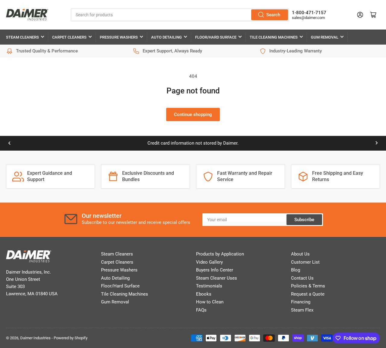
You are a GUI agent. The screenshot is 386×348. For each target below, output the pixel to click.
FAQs (201, 310)
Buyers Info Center (214, 270)
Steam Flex (302, 310)
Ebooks (203, 294)
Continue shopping (193, 114)
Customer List (305, 262)
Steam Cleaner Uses (216, 278)
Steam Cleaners (22, 37)
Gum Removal (324, 37)
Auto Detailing (166, 37)
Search (273, 14)
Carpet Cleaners (69, 37)
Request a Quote (307, 294)
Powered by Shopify (70, 338)
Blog (295, 270)
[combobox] (180, 14)
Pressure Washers (119, 37)
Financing (300, 302)
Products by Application (220, 254)
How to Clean (209, 302)
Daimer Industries (35, 338)
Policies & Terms (308, 286)
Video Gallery (209, 262)
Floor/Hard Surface (215, 37)
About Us (300, 254)
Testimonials (209, 286)
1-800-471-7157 (309, 12)
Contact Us (302, 278)
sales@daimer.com (308, 17)
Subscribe (304, 219)
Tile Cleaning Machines (274, 37)
